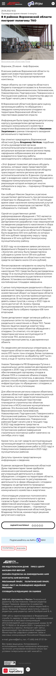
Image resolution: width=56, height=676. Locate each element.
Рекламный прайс (12, 581)
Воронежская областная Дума (15, 61)
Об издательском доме (15, 566)
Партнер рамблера (24, 663)
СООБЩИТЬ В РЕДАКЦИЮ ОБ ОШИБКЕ (21, 591)
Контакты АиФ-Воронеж (15, 578)
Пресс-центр (38, 566)
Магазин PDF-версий (13, 570)
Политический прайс (37, 581)
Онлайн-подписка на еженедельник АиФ (25, 574)
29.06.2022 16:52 (8, 11)
